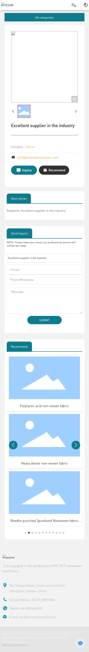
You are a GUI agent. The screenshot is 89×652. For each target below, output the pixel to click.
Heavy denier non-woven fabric (44, 463)
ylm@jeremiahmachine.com (38, 157)
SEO (63, 637)
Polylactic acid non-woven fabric (44, 405)
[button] (25, 533)
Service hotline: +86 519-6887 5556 (32, 600)
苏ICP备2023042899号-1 (16, 645)
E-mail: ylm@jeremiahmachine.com (32, 617)
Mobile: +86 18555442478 (26, 608)
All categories (44, 17)
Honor (30, 146)
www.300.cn (50, 637)
